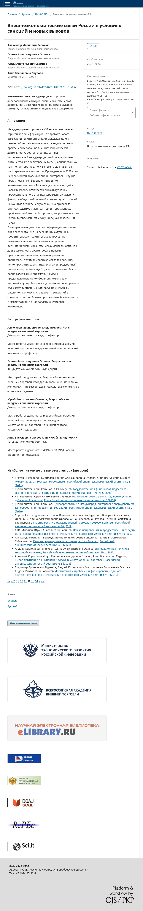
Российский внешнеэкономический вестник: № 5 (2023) (67, 561)
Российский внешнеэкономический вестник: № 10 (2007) (97, 533)
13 (32, 581)
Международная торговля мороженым (40, 481)
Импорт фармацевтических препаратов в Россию (65, 541)
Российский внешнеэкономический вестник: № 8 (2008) (80, 500)
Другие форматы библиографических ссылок (106, 112)
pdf (94, 46)
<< (8, 581)
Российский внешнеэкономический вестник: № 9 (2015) (82, 575)
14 (36, 581)
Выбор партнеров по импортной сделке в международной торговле (59, 560)
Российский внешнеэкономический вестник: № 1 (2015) (79, 552)
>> (42, 581)
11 (25, 581)
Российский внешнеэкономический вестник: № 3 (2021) (65, 543)
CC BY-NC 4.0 (124, 167)
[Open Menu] (7, 3)
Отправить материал (23, 623)
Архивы (26, 14)
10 (21, 581)
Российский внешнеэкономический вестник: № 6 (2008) (76, 492)
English (12, 600)
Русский (12, 606)
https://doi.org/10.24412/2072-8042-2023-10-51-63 (45, 87)
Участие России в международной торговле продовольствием (73, 522)
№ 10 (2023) (41, 14)
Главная (12, 14)
